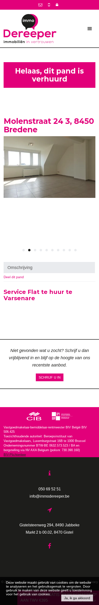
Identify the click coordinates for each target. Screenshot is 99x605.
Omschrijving (19, 267)
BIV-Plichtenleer (15, 454)
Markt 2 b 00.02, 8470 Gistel (49, 532)
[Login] (57, 4)
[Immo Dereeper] (30, 28)
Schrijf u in (50, 377)
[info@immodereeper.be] (40, 4)
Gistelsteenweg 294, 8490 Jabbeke (49, 525)
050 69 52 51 (49, 489)
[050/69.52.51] (49, 4)
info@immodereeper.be (49, 496)
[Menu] (89, 28)
